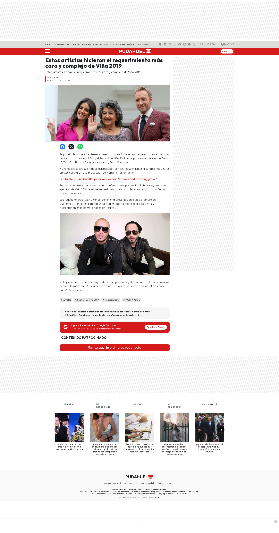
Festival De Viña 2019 (88, 299)
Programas (59, 44)
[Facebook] (165, 44)
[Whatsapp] (194, 44)
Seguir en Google (156, 327)
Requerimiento (112, 299)
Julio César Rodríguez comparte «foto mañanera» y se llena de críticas (104, 315)
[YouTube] (180, 44)
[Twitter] (71, 146)
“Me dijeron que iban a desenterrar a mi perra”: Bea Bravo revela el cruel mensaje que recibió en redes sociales (174, 449)
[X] (170, 44)
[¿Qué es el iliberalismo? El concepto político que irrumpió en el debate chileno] (209, 427)
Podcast (86, 44)
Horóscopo (143, 44)
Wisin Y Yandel (132, 299)
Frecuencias (73, 44)
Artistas (67, 299)
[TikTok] (175, 44)
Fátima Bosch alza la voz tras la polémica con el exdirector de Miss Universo (70, 447)
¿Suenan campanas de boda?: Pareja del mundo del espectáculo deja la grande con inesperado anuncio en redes (104, 449)
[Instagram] (185, 44)
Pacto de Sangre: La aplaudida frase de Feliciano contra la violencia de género (109, 311)
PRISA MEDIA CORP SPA (125, 489)
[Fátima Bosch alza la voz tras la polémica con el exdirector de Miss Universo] (69, 427)
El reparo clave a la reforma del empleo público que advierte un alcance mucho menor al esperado (139, 448)
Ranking (131, 44)
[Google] (160, 44)
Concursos (119, 44)
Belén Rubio (55, 77)
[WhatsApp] (80, 146)
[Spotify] (189, 44)
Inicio (48, 44)
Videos (107, 44)
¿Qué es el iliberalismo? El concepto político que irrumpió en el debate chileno (209, 448)
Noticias (97, 44)
